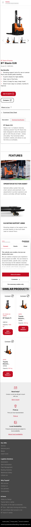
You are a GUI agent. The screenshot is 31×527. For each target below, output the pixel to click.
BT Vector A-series (6, 512)
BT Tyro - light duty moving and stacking (13, 507)
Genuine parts (5, 448)
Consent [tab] (5, 246)
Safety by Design (6, 499)
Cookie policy (5, 521)
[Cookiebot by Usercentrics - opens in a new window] (22, 242)
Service (3, 446)
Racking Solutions (6, 470)
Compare (6, 100)
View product (8, 332)
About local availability (15, 434)
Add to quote (7, 94)
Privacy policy (14, 521)
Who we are (4, 483)
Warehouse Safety (6, 472)
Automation (4, 462)
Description (5, 119)
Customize (14, 279)
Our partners (5, 488)
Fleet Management (6, 467)
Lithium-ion (4, 475)
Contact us (4, 486)
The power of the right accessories (11, 504)
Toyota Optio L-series (7, 502)
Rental (3, 451)
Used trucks (4, 454)
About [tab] (25, 246)
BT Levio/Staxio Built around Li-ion (11, 510)
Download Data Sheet (10, 112)
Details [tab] (15, 246)
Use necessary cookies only (16, 284)
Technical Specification (18, 119)
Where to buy (5, 107)
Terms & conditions (24, 521)
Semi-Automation (6, 464)
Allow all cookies (15, 274)
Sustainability (5, 491)
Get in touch (15, 399)
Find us (15, 416)
